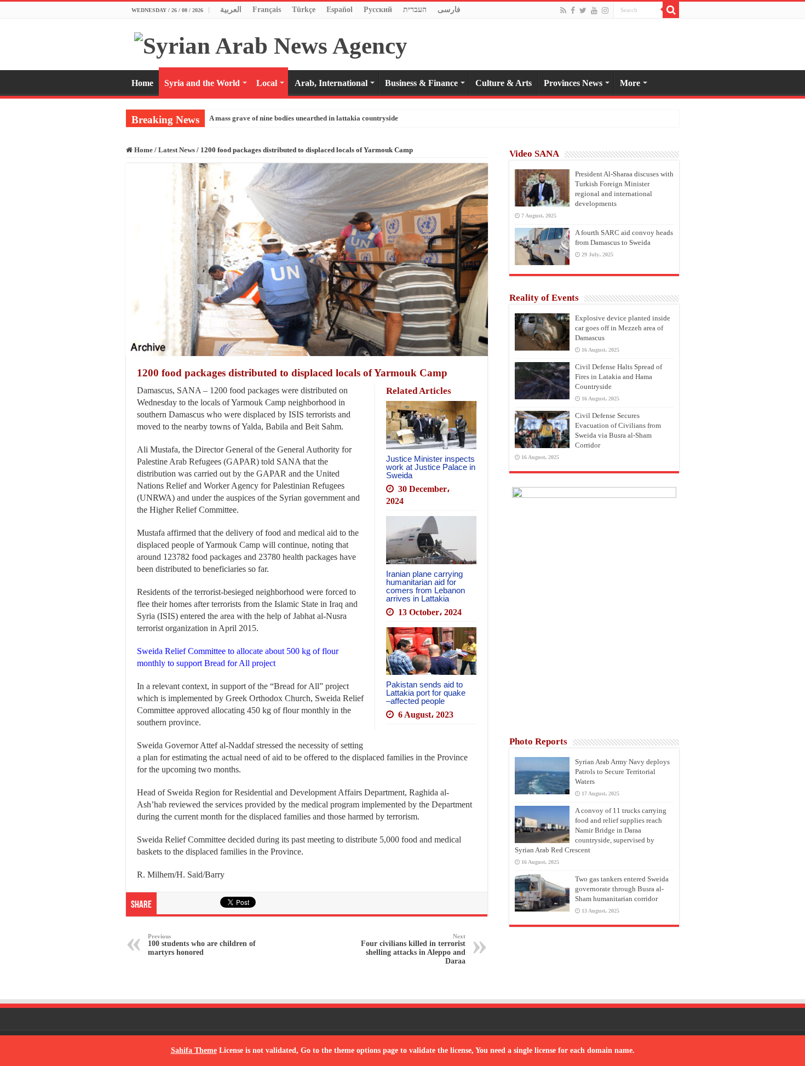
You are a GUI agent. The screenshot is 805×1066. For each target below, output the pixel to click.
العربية (231, 9)
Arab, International (331, 83)
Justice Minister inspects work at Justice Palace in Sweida (430, 467)
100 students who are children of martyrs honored (202, 944)
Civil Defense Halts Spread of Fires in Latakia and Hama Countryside (618, 377)
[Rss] (563, 10)
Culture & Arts (503, 83)
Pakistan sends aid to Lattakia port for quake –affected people (425, 693)
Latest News (176, 150)
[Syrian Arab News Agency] (270, 43)
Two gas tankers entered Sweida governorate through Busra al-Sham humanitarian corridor (622, 889)
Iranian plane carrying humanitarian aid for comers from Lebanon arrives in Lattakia (425, 586)
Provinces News (573, 83)
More (630, 83)
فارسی (449, 9)
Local (266, 83)
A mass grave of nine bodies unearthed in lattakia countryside (303, 118)
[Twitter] (583, 10)
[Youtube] (594, 10)
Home (142, 83)
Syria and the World (202, 83)
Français (266, 9)
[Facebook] (573, 10)
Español (339, 9)
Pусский (378, 9)
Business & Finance (421, 83)
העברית (415, 9)
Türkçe (303, 9)
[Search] (671, 10)
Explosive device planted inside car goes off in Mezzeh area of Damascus (622, 328)
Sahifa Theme (194, 1050)
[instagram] (605, 10)
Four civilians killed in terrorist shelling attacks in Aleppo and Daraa (413, 949)
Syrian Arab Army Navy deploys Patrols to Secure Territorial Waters (622, 772)
